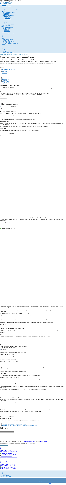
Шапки (3, 44)
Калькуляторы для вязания (6, 6)
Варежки (3, 11)
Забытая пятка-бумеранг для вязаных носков (8, 459)
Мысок (3, 75)
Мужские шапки (7, 47)
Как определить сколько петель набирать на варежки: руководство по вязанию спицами (19, 9)
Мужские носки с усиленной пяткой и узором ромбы (11, 423)
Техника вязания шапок (8, 45)
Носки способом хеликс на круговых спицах (8, 465)
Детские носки (6, 29)
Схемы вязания (4, 71)
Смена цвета (6, 34)
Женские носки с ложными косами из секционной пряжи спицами (14, 424)
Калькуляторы (4, 474)
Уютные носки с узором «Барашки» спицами (8, 454)
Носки (3, 26)
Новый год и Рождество (8, 22)
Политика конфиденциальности (7, 472)
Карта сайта (4, 5)
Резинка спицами (7, 42)
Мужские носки (7, 31)
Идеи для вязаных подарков (9, 21)
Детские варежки (7, 13)
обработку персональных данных (29, 441)
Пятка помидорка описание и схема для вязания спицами (10, 448)
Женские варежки (7, 14)
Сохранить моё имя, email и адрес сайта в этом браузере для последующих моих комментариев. (18, 443)
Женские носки (7, 30)
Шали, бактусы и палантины (9, 52)
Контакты (4, 473)
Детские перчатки (7, 18)
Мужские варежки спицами (9, 15)
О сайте (3, 471)
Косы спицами (6, 40)
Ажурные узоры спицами (8, 39)
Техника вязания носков (8, 27)
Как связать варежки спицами (9, 12)
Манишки (6, 50)
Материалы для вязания (6, 25)
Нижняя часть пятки (5, 81)
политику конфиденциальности (45, 441)
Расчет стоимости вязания (6, 476)
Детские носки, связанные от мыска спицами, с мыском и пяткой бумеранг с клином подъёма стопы (19, 425)
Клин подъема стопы (5, 82)
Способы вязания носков (8, 28)
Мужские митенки (7, 17)
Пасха (5, 23)
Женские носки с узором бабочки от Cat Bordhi (8, 457)
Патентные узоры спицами (9, 41)
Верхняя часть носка (5, 72)
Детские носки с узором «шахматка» (8, 69)
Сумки (3, 37)
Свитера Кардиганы (5, 35)
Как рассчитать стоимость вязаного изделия (12, 8)
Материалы (4, 70)
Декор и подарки (5, 20)
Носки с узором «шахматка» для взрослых (9, 76)
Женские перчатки (7, 19)
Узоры (3, 38)
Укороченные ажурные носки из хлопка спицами (8, 462)
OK (49, 483)
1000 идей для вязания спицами (5, 3)
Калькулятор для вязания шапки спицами (11, 7)
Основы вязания (5, 32)
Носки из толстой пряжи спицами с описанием (8, 451)
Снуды (5, 51)
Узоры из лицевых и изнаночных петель (11, 43)
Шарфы (3, 48)
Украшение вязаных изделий (9, 24)
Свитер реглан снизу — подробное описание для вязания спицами (16, 10)
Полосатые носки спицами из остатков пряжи (8, 468)
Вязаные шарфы (7, 49)
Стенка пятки (4, 73)
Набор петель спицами (8, 33)
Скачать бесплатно (5, 36)
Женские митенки (7, 16)
